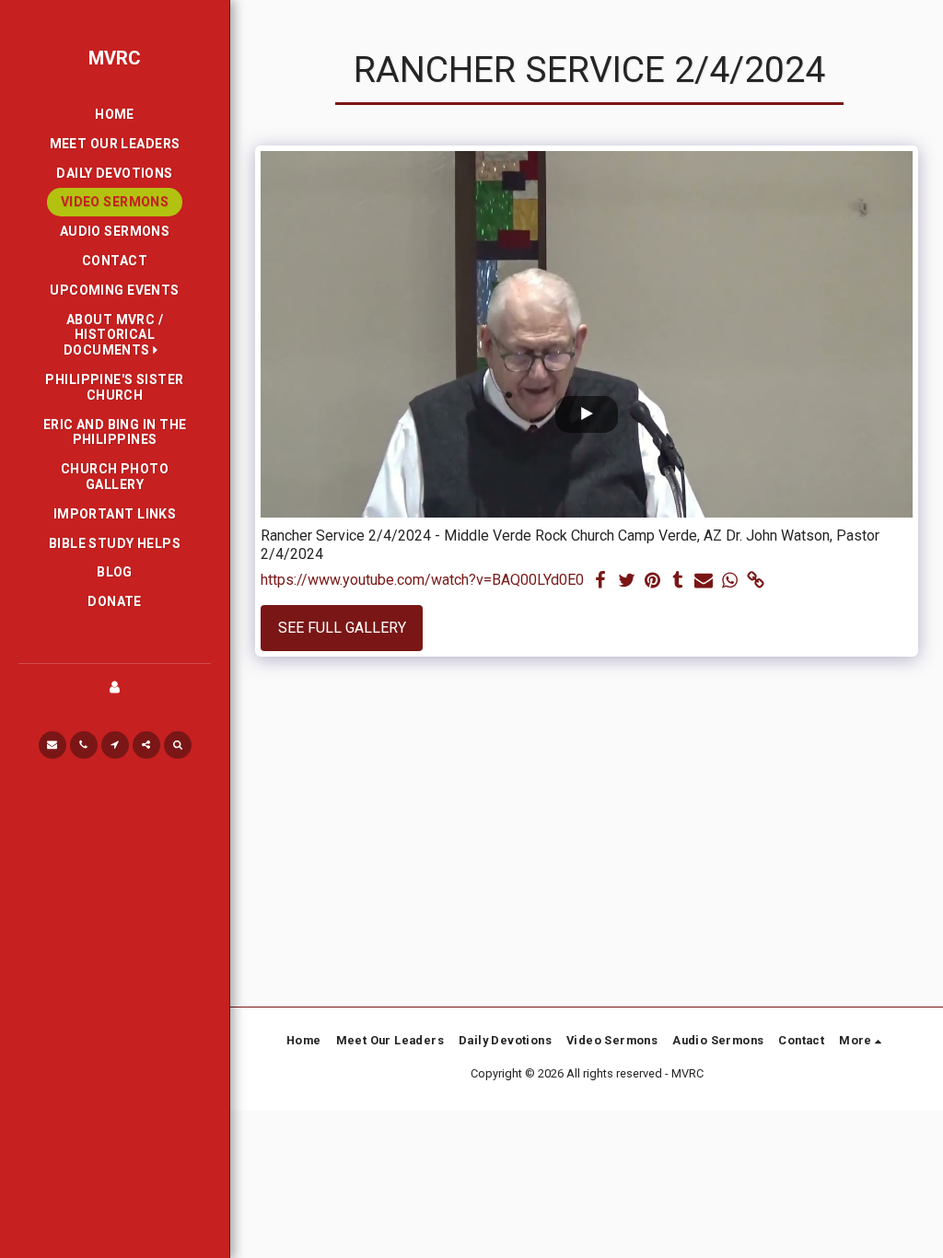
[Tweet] (626, 581)
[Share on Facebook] (600, 581)
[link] (755, 581)
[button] (114, 335)
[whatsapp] (729, 581)
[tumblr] (678, 581)
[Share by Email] (703, 581)
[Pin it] (652, 581)
